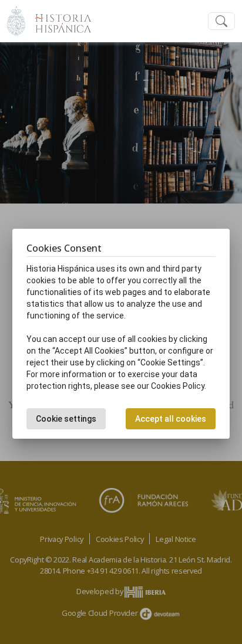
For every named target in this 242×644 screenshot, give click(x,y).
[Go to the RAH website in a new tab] (16, 20)
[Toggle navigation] (221, 21)
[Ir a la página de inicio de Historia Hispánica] (58, 20)
